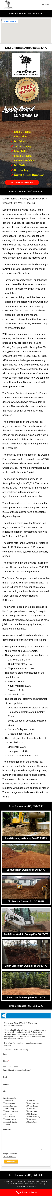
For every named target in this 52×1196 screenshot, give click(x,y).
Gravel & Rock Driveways (15, 1184)
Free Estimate (20, 1186)
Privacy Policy (31, 1186)
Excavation (30, 1181)
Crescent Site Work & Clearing (14, 1181)
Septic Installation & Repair (34, 1184)
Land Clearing (40, 1181)
